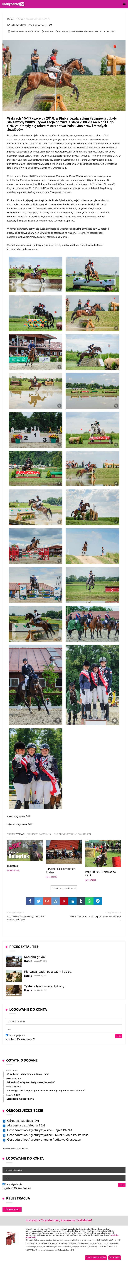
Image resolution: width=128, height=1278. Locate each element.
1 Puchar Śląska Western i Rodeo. (61, 870)
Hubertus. (12, 865)
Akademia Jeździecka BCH (26, 1125)
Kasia (28, 961)
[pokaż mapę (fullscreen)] (4, 1121)
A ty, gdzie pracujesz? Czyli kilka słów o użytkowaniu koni (26, 916)
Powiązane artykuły (39, 834)
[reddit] (55, 901)
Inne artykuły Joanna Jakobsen (72, 834)
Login (119, 1036)
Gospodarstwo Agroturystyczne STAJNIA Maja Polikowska (48, 1135)
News (20, 19)
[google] (47, 901)
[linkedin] (72, 901)
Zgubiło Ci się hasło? (20, 1039)
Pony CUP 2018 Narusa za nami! (100, 873)
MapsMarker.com (21, 1148)
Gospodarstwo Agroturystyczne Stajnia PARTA (39, 1130)
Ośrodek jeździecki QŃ (23, 1121)
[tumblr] (81, 901)
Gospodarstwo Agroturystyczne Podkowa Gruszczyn (44, 1139)
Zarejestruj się (12, 1209)
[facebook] (30, 901)
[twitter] (38, 901)
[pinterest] (64, 901)
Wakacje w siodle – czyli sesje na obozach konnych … (95, 916)
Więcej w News (16, 834)
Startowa (11, 19)
